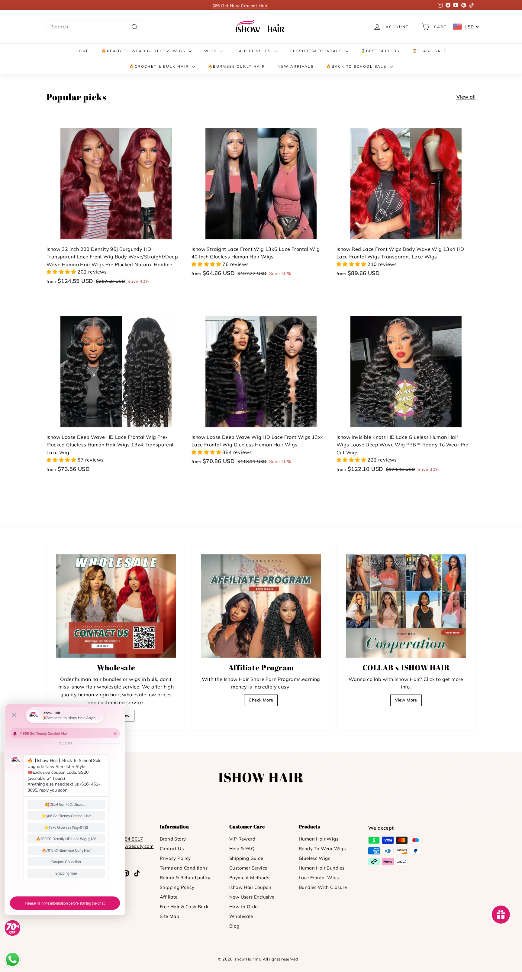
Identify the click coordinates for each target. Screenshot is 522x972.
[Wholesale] (116, 606)
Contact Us (172, 848)
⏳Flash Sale (429, 51)
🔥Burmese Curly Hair (236, 66)
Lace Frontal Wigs (319, 877)
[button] (62, 272)
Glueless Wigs (314, 858)
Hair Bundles (254, 51)
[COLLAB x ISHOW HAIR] (406, 606)
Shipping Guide (246, 858)
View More (406, 700)
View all (465, 97)
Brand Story (173, 839)
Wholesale (241, 916)
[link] (261, 27)
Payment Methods (249, 877)
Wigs (211, 51)
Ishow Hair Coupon (250, 887)
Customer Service (248, 868)
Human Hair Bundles (321, 868)
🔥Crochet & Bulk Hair (159, 66)
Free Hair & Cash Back (184, 906)
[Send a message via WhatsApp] (12, 959)
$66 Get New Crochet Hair (240, 5)
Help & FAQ (242, 848)
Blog (234, 926)
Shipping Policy (177, 887)
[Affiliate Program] (261, 606)
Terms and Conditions (184, 868)
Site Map (169, 916)
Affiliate (169, 897)
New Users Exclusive (252, 897)
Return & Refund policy (185, 877)
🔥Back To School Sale (357, 66)
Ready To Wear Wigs (322, 848)
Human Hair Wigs (318, 839)
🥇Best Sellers (380, 51)
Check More (261, 700)
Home (82, 51)
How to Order (244, 906)
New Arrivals (296, 66)
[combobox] (95, 27)
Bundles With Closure (323, 887)
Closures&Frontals (316, 51)
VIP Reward (242, 839)
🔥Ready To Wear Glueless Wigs (144, 51)
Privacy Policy (175, 858)
